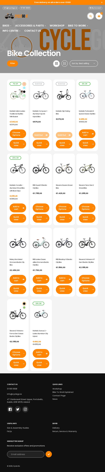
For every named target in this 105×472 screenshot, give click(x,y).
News (54, 399)
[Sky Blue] (24, 88)
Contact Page (59, 395)
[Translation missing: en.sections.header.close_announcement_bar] (102, 2)
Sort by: (75, 63)
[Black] (24, 92)
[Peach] (24, 84)
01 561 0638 (25, 8)
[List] (64, 63)
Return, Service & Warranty (64, 431)
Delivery (56, 428)
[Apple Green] (24, 95)
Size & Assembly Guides (18, 428)
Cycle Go (16, 466)
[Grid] (56, 63)
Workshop (57, 389)
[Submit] (49, 454)
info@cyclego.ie (10, 8)
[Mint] (24, 307)
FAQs (9, 431)
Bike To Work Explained (62, 392)
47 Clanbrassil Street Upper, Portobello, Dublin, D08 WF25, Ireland (25, 400)
